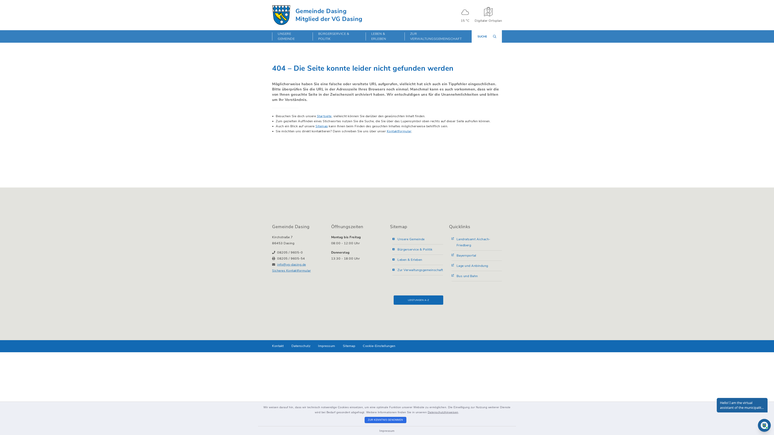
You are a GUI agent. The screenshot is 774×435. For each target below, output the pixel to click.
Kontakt (278, 346)
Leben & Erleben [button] (378, 36)
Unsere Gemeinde (411, 239)
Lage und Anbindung (472, 266)
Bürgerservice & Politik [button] (333, 36)
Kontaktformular (399, 131)
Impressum (387, 430)
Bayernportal (466, 255)
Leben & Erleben (409, 260)
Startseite (324, 116)
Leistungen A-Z (418, 300)
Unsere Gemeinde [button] (286, 36)
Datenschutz (301, 346)
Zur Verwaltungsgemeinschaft (436, 36)
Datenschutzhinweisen (443, 412)
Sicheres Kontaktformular (291, 270)
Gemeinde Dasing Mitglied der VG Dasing (328, 15)
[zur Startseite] (281, 15)
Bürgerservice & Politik (415, 249)
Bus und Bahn (467, 276)
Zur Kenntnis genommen (385, 419)
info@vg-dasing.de (291, 264)
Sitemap (321, 126)
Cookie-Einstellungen (379, 346)
